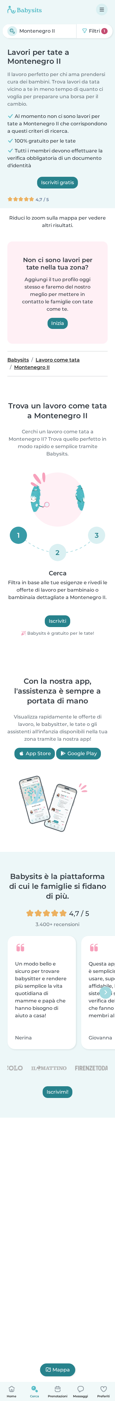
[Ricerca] (12, 31)
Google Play (81, 753)
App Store (38, 753)
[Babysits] (24, 9)
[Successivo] (105, 992)
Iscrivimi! (57, 1092)
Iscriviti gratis (57, 182)
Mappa (61, 1370)
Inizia (57, 323)
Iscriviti (57, 621)
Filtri (96, 31)
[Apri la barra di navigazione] (102, 9)
